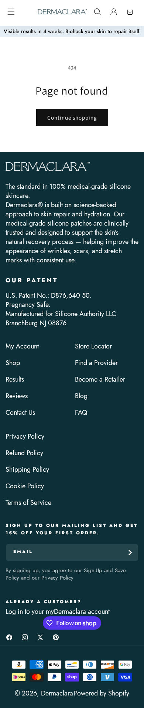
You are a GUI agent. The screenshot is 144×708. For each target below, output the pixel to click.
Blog (81, 396)
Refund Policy (24, 453)
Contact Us (20, 412)
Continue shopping (72, 117)
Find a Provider (96, 363)
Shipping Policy (27, 469)
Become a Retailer (100, 379)
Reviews (17, 396)
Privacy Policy (25, 436)
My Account (22, 346)
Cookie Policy (25, 486)
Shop (13, 363)
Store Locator (93, 346)
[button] (11, 12)
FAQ (81, 412)
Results (15, 379)
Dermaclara (57, 693)
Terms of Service (28, 502)
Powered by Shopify (101, 693)
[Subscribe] (130, 552)
